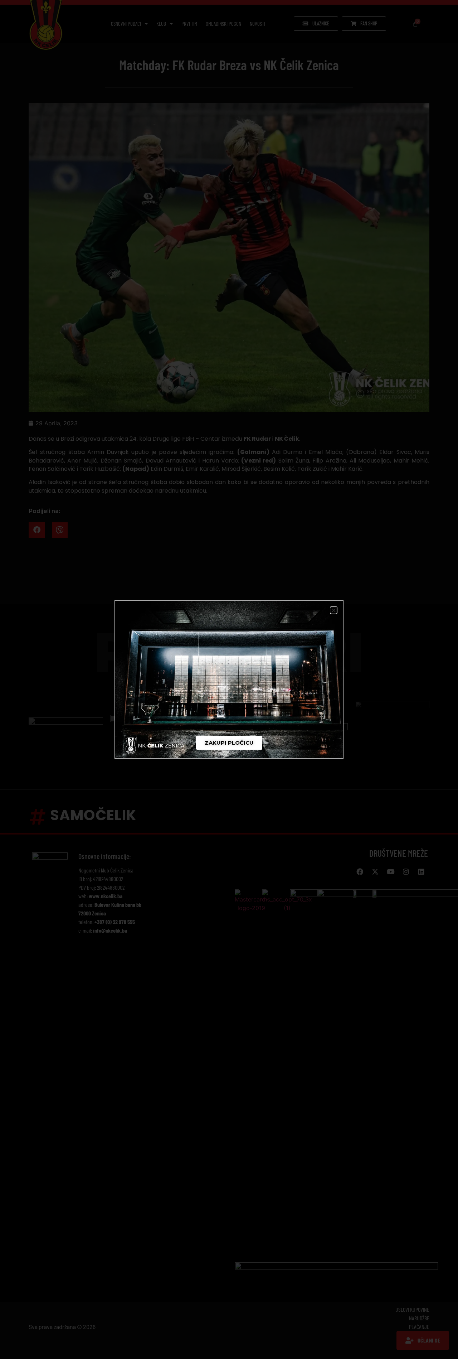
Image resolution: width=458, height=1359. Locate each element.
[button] (333, 610)
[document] (229, 679)
